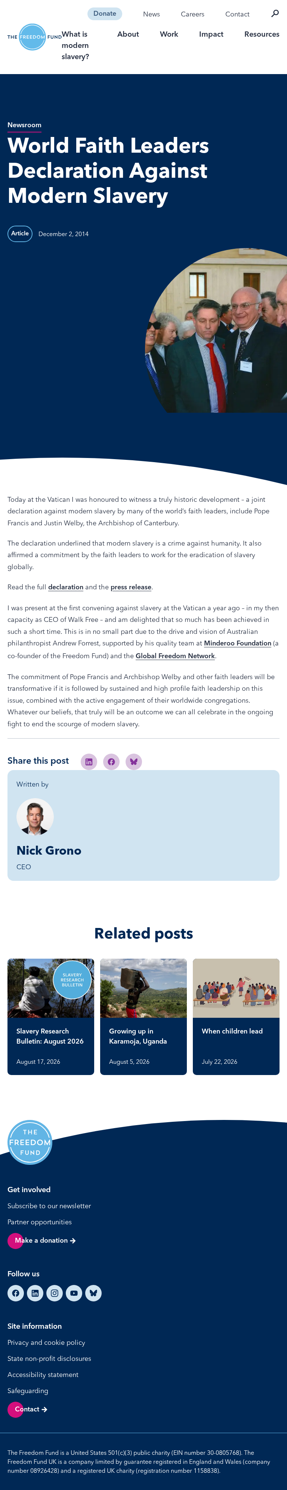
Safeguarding (27, 1390)
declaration (65, 587)
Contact (237, 14)
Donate (104, 13)
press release (131, 587)
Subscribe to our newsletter (49, 1206)
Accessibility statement (42, 1374)
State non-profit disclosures (49, 1358)
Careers (192, 14)
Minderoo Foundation (237, 643)
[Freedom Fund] (34, 37)
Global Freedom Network (175, 656)
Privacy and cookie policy (46, 1342)
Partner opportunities (39, 1222)
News (151, 14)
